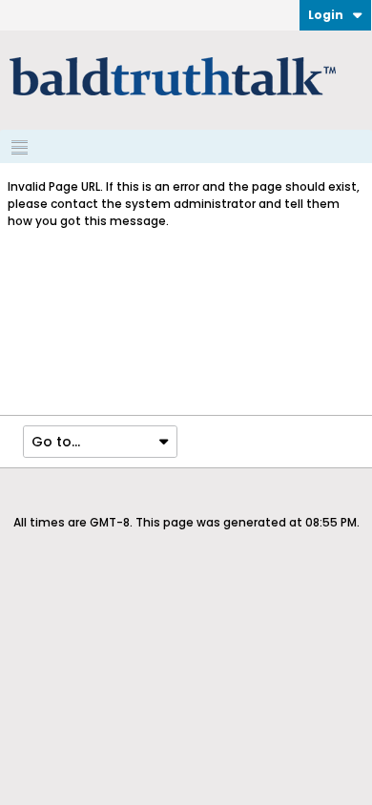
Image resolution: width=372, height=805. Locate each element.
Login (325, 15)
